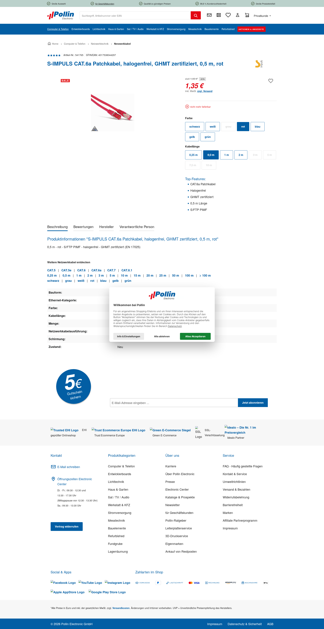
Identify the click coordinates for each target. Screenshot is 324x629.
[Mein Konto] (237, 15)
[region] (113, 112)
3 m (257, 155)
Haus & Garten (118, 489)
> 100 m (205, 275)
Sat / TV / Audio (118, 497)
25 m (162, 275)
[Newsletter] (209, 15)
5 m (271, 155)
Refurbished (116, 536)
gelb (192, 137)
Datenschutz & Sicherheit (245, 624)
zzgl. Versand (204, 91)
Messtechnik (116, 520)
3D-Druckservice (176, 536)
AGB (270, 624)
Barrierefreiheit (233, 505)
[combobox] (135, 15)
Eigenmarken (174, 543)
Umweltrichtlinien (234, 481)
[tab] (57, 227)
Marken (228, 512)
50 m (175, 275)
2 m (241, 155)
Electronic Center (177, 489)
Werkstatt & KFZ (119, 505)
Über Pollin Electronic (179, 474)
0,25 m (193, 155)
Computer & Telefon (121, 466)
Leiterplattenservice (178, 528)
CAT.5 (51, 270)
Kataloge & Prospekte (180, 497)
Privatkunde (261, 16)
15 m (137, 275)
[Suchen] (196, 15)
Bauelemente (117, 528)
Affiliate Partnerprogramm (240, 520)
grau (230, 127)
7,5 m (194, 166)
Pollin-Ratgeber (175, 520)
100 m (189, 275)
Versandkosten (121, 608)
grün (208, 137)
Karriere (170, 466)
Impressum (230, 528)
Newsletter (172, 505)
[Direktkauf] (218, 15)
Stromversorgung (119, 512)
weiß (213, 126)
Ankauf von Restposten (181, 551)
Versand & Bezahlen (236, 489)
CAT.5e (66, 270)
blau (257, 126)
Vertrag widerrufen (66, 526)
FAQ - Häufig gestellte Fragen (243, 466)
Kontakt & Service (235, 474)
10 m (211, 166)
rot (245, 127)
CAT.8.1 (127, 270)
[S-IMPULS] (260, 65)
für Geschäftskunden (179, 512)
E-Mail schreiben (68, 467)
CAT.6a (96, 270)
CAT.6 (81, 270)
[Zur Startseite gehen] (60, 15)
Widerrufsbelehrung (236, 497)
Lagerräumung (118, 551)
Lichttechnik (116, 481)
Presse (170, 481)
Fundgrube (115, 543)
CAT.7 (111, 270)
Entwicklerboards (119, 474)
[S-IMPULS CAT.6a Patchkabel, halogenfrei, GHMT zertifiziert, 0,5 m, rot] (112, 112)
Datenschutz (132, 410)
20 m (149, 275)
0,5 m (213, 155)
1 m (226, 155)
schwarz (194, 126)
